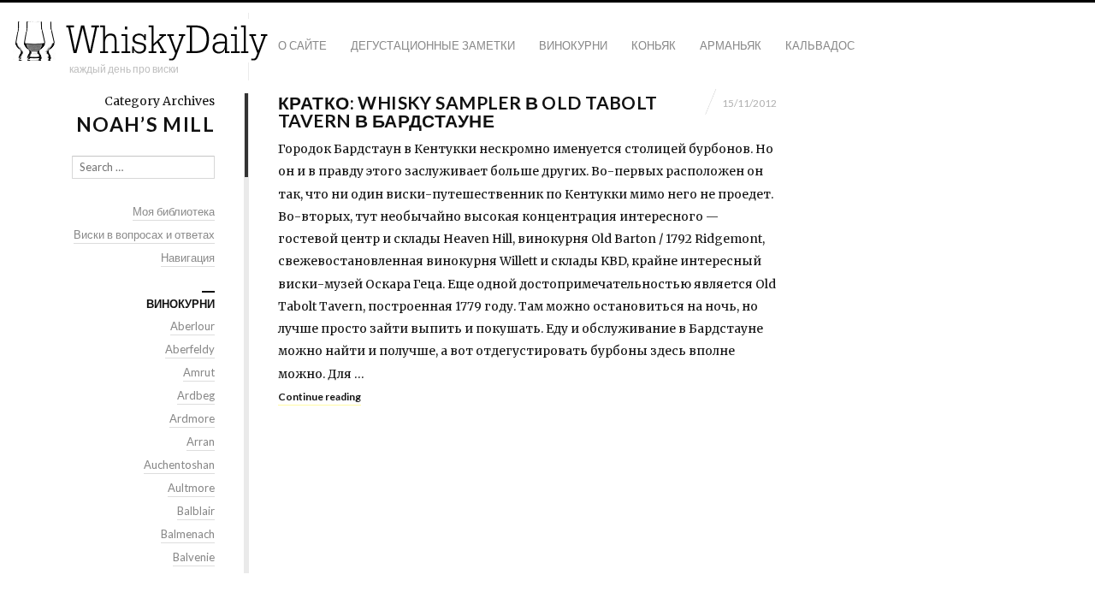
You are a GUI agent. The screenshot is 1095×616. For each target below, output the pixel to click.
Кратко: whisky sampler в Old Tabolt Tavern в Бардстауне (468, 111)
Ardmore (192, 418)
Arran (200, 441)
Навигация (188, 257)
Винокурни (573, 45)
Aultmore (191, 488)
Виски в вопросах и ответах (144, 234)
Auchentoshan (179, 464)
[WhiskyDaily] (141, 40)
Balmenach (188, 534)
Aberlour (192, 326)
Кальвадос (820, 45)
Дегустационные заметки (433, 45)
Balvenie (194, 557)
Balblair (196, 511)
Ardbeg (196, 395)
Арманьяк (730, 45)
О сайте (302, 45)
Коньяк (653, 45)
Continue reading (319, 396)
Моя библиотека (174, 211)
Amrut (199, 372)
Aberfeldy (190, 349)
